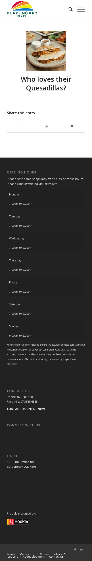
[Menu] (79, 9)
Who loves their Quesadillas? (46, 83)
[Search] (68, 9)
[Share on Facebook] (20, 126)
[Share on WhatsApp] (46, 126)
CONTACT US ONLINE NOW (26, 409)
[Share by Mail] (72, 126)
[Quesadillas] (46, 51)
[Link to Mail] (81, 549)
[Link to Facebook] (75, 549)
